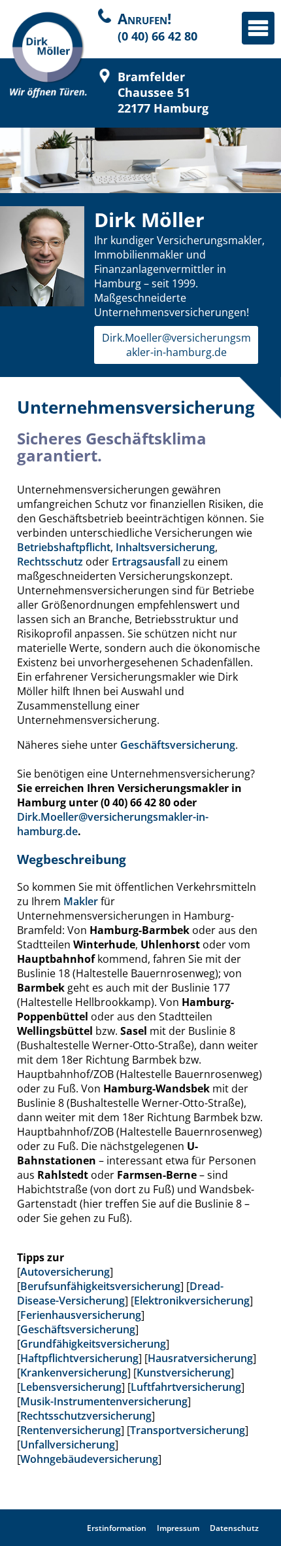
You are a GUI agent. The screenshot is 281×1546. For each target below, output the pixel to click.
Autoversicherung (65, 1272)
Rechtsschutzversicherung (86, 1416)
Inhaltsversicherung (165, 547)
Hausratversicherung (200, 1358)
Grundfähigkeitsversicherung (93, 1344)
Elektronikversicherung (192, 1300)
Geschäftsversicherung (177, 745)
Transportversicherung (187, 1430)
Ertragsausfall (146, 561)
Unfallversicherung (67, 1444)
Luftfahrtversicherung (186, 1387)
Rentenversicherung (70, 1430)
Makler (80, 901)
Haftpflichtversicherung (79, 1358)
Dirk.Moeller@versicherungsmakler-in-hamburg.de (176, 345)
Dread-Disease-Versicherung (120, 1293)
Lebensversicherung (71, 1387)
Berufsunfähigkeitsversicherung (100, 1286)
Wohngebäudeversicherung (89, 1459)
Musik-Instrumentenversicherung (104, 1401)
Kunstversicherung (184, 1372)
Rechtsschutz (50, 561)
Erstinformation (116, 1528)
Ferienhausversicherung (80, 1315)
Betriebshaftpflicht (63, 547)
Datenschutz (234, 1528)
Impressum (178, 1528)
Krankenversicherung (73, 1372)
